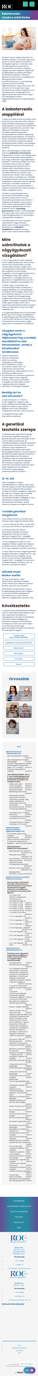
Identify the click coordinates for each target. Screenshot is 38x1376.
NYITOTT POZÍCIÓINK (19, 1211)
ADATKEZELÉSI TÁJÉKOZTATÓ (19, 1206)
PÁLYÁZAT (19, 1217)
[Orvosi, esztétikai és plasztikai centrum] (7, 7)
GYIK (19, 1227)
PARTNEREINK (19, 1201)
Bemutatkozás (13, 687)
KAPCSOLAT (19, 1222)
